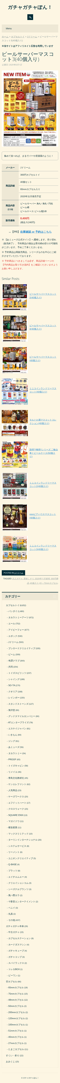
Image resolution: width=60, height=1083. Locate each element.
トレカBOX (14, 969)
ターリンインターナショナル (22, 839)
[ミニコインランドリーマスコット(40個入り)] (30, 404)
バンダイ (12, 611)
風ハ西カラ (14, 895)
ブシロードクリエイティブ (21, 648)
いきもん (12, 734)
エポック (12, 636)
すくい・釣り (12, 1055)
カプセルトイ (12, 605)
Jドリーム (18, 572)
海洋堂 (11, 710)
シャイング (14, 679)
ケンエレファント (17, 784)
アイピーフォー (16, 629)
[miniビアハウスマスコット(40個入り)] (30, 530)
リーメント (14, 852)
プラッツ (12, 870)
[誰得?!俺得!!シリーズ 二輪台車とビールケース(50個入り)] (30, 467)
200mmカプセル (16, 1012)
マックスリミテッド (18, 833)
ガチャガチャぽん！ (30, 7)
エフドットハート (17, 802)
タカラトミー (15, 753)
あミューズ (14, 747)
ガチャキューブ (16, 950)
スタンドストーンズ (18, 704)
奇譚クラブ (14, 660)
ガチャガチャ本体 (15, 926)
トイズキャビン (16, 765)
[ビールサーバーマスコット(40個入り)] (30, 373)
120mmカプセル (16, 1018)
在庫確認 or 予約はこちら (36, 231)
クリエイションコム (18, 883)
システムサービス (17, 846)
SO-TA (11, 685)
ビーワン (12, 975)
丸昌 (10, 914)
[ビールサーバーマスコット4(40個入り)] (30, 341)
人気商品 (12, 790)
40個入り (34, 583)
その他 (11, 920)
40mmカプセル (16, 1037)
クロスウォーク (16, 809)
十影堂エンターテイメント (21, 901)
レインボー (14, 697)
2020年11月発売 (42, 578)
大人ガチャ (17, 578)
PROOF (12, 759)
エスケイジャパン (17, 728)
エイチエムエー (16, 877)
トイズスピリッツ (17, 673)
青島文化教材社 (16, 778)
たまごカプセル (16, 1049)
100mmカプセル (16, 1024)
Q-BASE (12, 864)
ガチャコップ (15, 957)
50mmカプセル (16, 1006)
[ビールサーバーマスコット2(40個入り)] (30, 310)
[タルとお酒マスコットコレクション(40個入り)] (30, 436)
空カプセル (11, 981)
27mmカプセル (16, 1043)
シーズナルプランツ (18, 889)
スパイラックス (16, 963)
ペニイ (11, 907)
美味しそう (28, 578)
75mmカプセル (16, 993)
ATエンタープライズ (18, 722)
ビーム (11, 654)
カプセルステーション (19, 938)
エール (11, 623)
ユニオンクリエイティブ (20, 858)
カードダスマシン (17, 944)
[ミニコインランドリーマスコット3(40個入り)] (30, 562)
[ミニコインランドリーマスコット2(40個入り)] (30, 499)
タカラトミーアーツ (18, 617)
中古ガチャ (14, 932)
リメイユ (12, 772)
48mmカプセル (16, 999)
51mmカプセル (16, 1030)
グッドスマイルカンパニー (21, 716)
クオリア (12, 691)
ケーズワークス (16, 796)
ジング (11, 741)
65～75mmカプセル (48, 583)
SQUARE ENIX (15, 815)
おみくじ (10, 1061)
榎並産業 (12, 827)
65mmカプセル (16, 987)
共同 (10, 666)
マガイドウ (14, 821)
